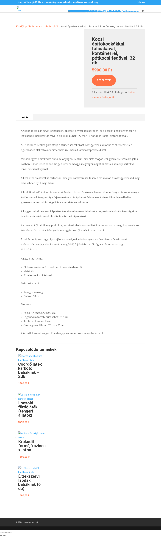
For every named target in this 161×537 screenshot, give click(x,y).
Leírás (24, 117)
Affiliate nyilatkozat (27, 522)
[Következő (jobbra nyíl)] (4, 535)
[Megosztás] (7, 532)
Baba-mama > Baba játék (44, 26)
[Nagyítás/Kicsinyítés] (1, 532)
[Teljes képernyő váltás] (4, 532)
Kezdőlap (21, 26)
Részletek (104, 80)
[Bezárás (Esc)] (10, 532)
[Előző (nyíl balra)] (1, 535)
